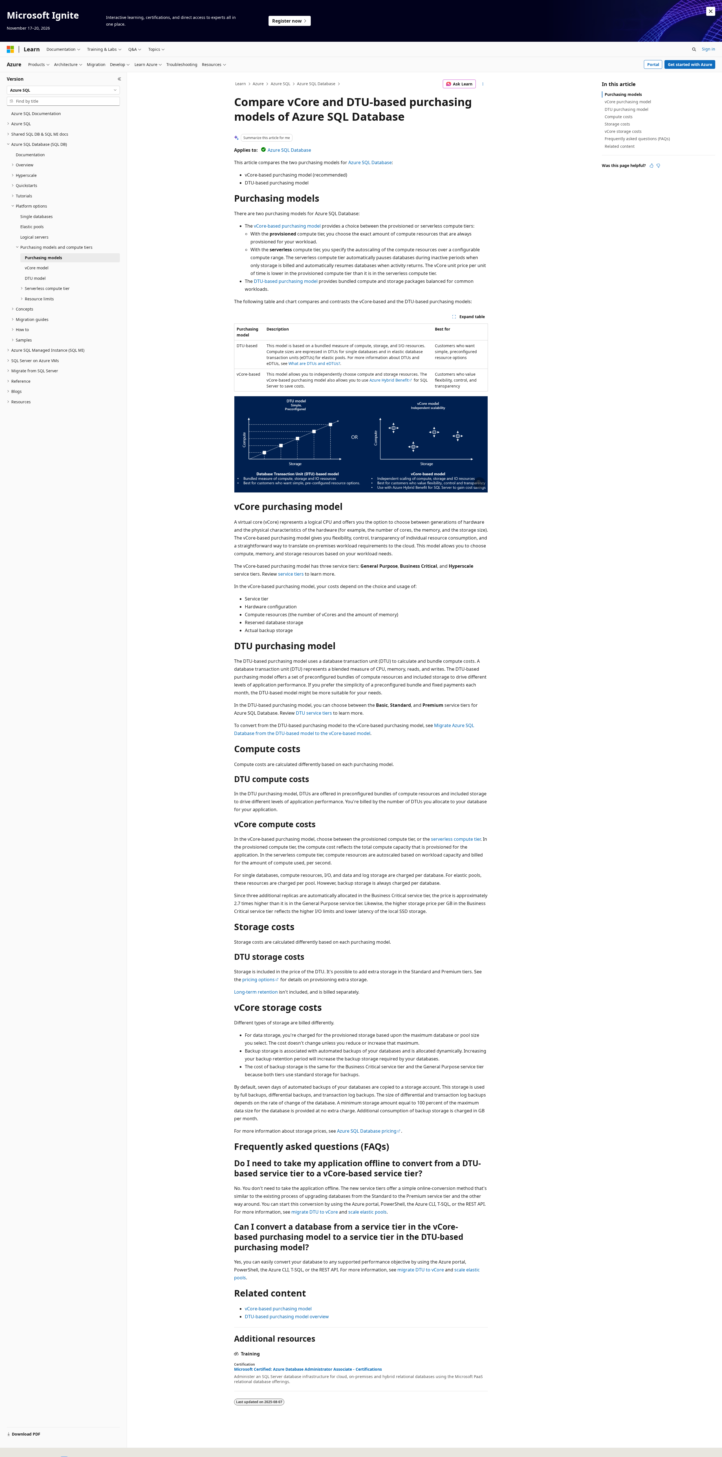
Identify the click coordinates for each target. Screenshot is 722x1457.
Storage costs (617, 124)
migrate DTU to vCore (314, 1212)
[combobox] (63, 90)
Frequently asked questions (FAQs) (637, 138)
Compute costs (619, 116)
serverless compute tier (456, 839)
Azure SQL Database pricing (367, 1131)
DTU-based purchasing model (286, 281)
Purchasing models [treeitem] (43, 257)
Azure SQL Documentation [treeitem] (36, 113)
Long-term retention (256, 992)
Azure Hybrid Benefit (389, 380)
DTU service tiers (314, 713)
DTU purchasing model (626, 109)
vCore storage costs (623, 131)
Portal (653, 64)
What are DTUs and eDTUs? (314, 363)
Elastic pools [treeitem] (32, 226)
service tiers (291, 574)
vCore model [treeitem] (37, 267)
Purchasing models (623, 94)
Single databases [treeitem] (36, 216)
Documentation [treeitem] (30, 154)
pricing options (258, 979)
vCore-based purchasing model (287, 226)
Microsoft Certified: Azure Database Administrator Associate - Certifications (308, 1369)
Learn (240, 83)
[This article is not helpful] (658, 165)
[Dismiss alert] (710, 11)
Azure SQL (280, 83)
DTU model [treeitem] (35, 278)
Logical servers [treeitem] (34, 237)
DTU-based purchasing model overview (287, 1316)
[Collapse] (119, 78)
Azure (258, 83)
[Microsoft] (10, 49)
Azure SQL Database (316, 83)
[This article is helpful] (651, 165)
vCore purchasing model (628, 101)
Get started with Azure (690, 64)
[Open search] (694, 49)
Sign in (708, 49)
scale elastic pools (367, 1212)
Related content (620, 146)
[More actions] (483, 84)
